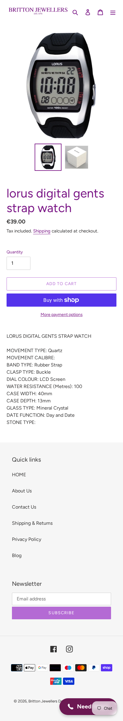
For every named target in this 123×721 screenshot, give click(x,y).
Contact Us (24, 507)
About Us (22, 491)
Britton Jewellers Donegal (50, 701)
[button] (88, 706)
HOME (19, 474)
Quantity (15, 252)
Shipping (41, 231)
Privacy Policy (26, 539)
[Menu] (113, 12)
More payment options (62, 314)
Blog (16, 555)
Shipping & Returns (32, 523)
